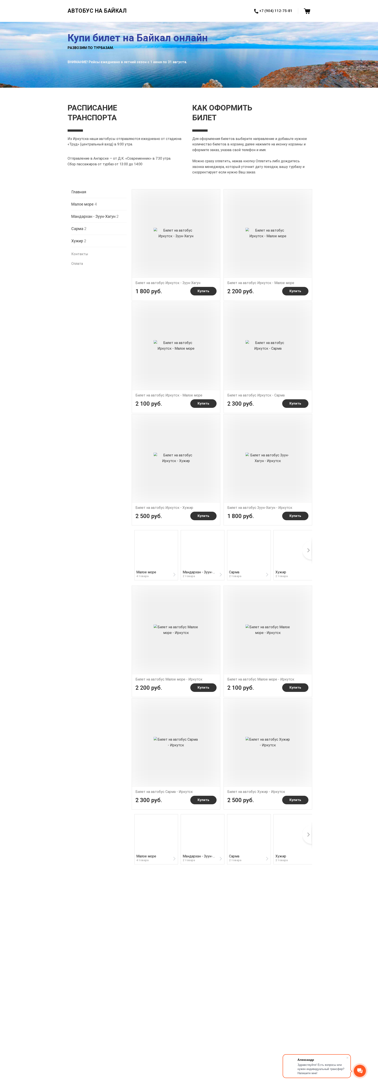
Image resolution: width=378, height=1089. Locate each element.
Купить (203, 291)
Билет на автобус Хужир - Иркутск (256, 792)
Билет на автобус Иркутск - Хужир (164, 508)
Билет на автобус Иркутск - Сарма (256, 395)
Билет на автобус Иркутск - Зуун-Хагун (167, 283)
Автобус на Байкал (97, 11)
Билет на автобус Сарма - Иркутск (164, 792)
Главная (78, 191)
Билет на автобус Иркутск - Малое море (260, 283)
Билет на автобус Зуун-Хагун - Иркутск (259, 508)
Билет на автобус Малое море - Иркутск (168, 679)
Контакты (79, 254)
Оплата (77, 263)
